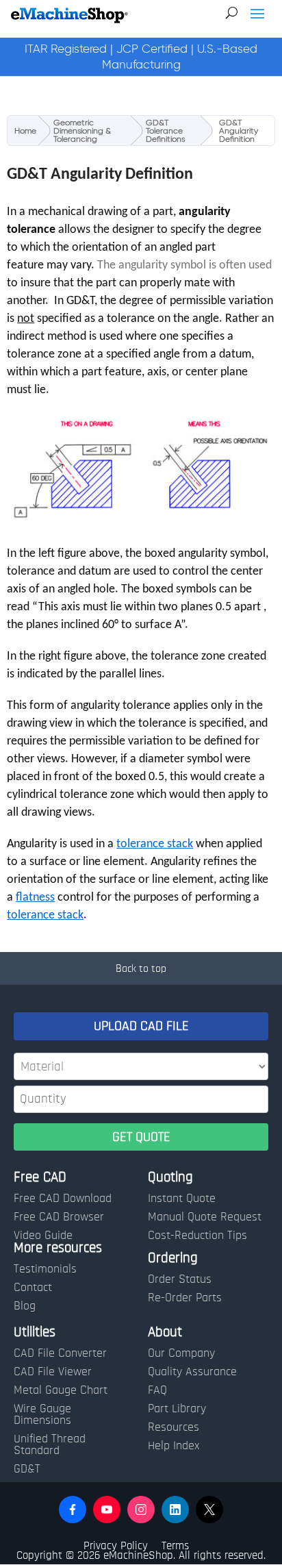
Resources (173, 1427)
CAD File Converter (60, 1353)
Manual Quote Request (204, 1217)
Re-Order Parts (185, 1298)
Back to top (141, 968)
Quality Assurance (192, 1372)
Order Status (180, 1279)
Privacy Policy (116, 1545)
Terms (175, 1545)
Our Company (181, 1353)
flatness (35, 897)
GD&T (27, 1469)
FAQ (157, 1390)
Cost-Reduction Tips (197, 1235)
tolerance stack (154, 844)
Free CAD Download (63, 1198)
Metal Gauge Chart (60, 1390)
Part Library (177, 1409)
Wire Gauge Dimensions (42, 1415)
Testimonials (45, 1269)
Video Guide (43, 1235)
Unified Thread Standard (50, 1445)
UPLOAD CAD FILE (141, 1026)
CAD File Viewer (53, 1372)
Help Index (173, 1446)
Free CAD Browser (59, 1217)
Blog (25, 1306)
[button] (72, 1509)
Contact (33, 1287)
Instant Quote (182, 1198)
